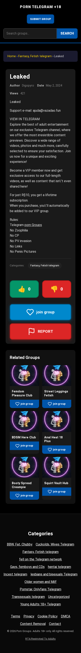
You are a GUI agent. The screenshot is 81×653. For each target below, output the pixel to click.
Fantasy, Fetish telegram (35, 56)
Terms (15, 616)
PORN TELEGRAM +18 (40, 7)
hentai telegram (59, 567)
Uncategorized (59, 597)
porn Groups (33, 225)
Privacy (28, 616)
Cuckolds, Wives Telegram (55, 544)
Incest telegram (15, 574)
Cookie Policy (48, 616)
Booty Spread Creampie (22, 485)
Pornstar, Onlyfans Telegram (40, 589)
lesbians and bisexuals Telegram (54, 574)
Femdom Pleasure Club (22, 393)
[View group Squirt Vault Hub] (56, 477)
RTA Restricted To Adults (40, 638)
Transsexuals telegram (28, 597)
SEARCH (67, 33)
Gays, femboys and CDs (27, 567)
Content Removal (33, 624)
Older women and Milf (40, 582)
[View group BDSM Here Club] (24, 431)
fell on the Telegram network (40, 559)
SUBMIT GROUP (40, 19)
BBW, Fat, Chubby (19, 544)
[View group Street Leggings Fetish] (56, 385)
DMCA (65, 616)
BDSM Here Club (24, 437)
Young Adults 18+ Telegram (40, 604)
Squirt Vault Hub (56, 483)
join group (27, 403)
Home (11, 56)
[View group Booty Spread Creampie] (24, 477)
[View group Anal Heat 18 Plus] (56, 431)
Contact (55, 624)
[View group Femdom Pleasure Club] (24, 385)
